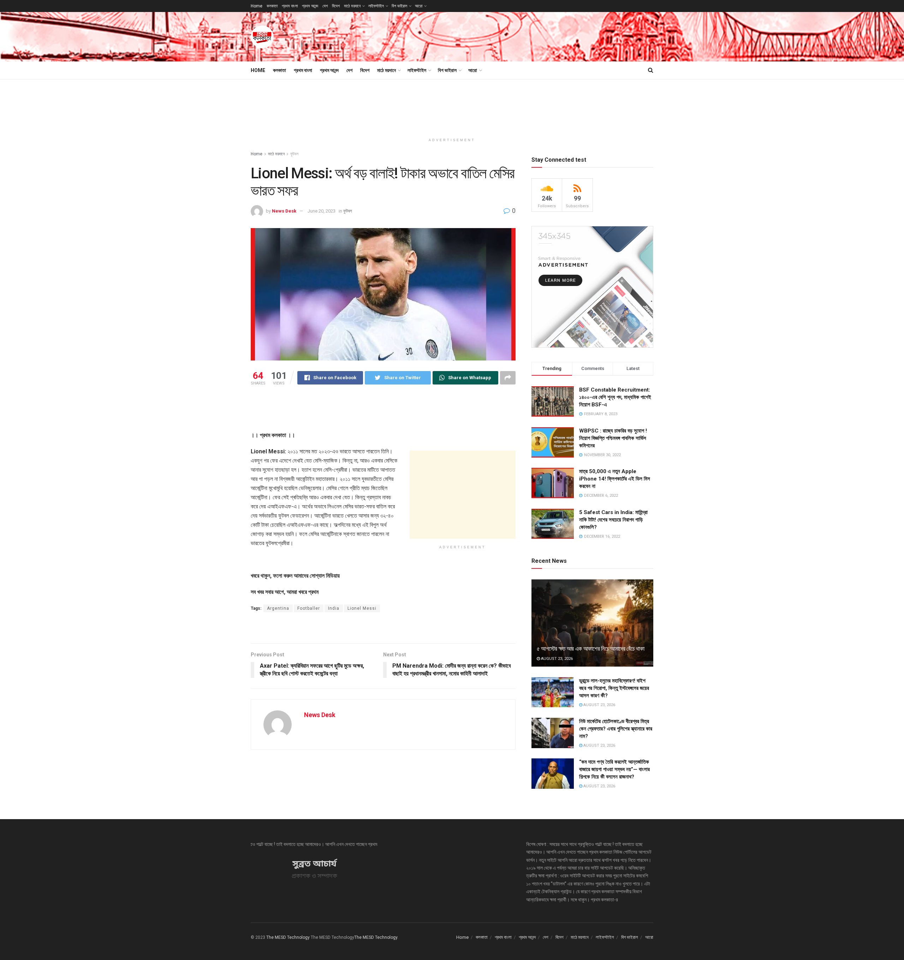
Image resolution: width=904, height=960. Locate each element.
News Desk (284, 211)
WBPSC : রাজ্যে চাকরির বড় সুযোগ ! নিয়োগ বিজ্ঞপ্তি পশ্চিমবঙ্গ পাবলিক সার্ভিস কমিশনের (613, 438)
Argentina (278, 608)
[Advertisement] (524, 36)
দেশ (325, 6)
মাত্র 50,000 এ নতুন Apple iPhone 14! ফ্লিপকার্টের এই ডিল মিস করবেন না (614, 478)
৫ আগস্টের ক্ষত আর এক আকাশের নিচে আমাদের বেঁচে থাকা (590, 648)
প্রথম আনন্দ (310, 6)
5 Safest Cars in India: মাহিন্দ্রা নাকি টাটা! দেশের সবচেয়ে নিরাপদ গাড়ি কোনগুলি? (613, 519)
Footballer (308, 608)
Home (256, 6)
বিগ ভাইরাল (399, 6)
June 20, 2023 (321, 211)
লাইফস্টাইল (376, 6)
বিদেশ (336, 6)
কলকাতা (272, 6)
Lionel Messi (361, 608)
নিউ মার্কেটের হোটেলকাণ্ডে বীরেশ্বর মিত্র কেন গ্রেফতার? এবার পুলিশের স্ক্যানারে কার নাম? (615, 728)
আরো (418, 6)
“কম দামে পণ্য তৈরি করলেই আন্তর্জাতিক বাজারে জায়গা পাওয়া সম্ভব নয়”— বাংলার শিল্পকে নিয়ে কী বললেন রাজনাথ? (614, 769)
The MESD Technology (288, 937)
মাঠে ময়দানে (352, 6)
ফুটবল (294, 153)
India (333, 608)
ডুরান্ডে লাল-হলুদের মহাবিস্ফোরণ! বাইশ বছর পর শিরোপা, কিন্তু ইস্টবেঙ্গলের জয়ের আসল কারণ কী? (614, 688)
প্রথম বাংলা (290, 6)
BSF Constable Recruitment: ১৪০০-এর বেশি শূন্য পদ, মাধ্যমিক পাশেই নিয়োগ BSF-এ (615, 397)
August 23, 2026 (556, 658)
